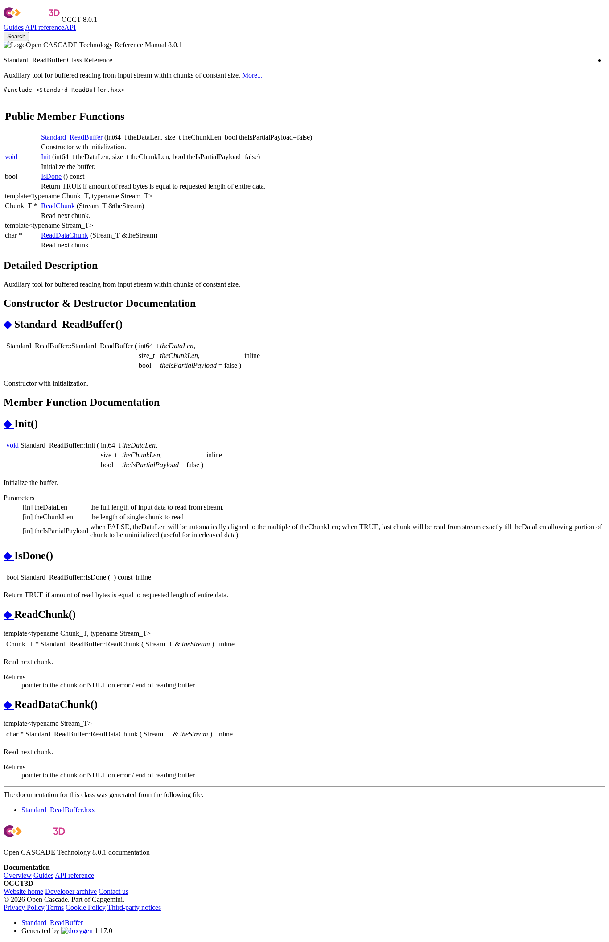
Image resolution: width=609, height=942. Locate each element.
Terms (55, 907)
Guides (14, 27)
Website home (23, 891)
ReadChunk (58, 206)
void (11, 156)
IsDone (51, 176)
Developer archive (71, 891)
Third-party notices (134, 907)
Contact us (113, 891)
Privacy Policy (24, 907)
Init (45, 156)
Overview (18, 875)
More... (252, 75)
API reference (74, 875)
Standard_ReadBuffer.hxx (58, 810)
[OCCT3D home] (32, 19)
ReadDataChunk (64, 235)
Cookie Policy (86, 907)
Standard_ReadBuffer (72, 137)
